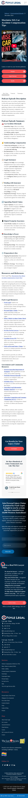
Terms (16, 777)
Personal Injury (5, 678)
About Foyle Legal (6, 719)
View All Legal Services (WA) (8, 686)
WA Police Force (9, 381)
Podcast (7, 13)
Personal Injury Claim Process (8, 695)
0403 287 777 (7, 647)
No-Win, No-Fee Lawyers (11, 330)
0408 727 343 (7, 628)
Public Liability (5, 668)
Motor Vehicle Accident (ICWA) (9, 666)
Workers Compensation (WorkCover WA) (11, 663)
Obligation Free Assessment (8, 698)
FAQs (3, 705)
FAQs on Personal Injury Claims (13, 346)
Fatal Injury (4, 673)
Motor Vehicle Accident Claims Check (15, 318)
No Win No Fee (5, 681)
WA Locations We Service (7, 732)
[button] (25, 3)
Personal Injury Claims (11, 310)
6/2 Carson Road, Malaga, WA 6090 (12, 623)
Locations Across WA (10, 338)
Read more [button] (8, 482)
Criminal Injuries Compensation (9, 671)
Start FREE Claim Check (7, 795)
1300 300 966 (7, 626)
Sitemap (14, 790)
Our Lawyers (4, 722)
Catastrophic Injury (6, 676)
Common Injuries (5, 703)
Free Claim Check (6, 700)
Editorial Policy (20, 788)
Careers (3, 729)
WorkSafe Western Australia (12, 375)
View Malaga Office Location (10, 635)
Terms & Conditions (11, 788)
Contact (3, 734)
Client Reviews (5, 727)
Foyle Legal (7, 302)
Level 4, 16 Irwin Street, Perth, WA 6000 (13, 642)
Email (13, 535)
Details (20, 779)
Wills (3, 683)
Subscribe (8, 551)
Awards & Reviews (6, 724)
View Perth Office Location (10, 654)
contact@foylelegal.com (9, 631)
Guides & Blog (5, 708)
